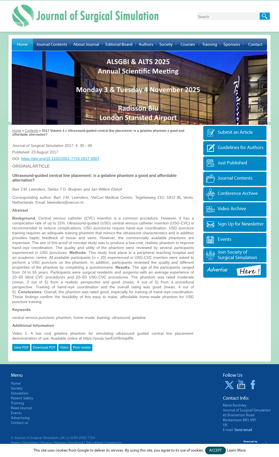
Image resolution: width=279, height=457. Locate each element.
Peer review (82, 347)
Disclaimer (30, 443)
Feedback (76, 443)
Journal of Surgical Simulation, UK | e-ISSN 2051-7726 (54, 438)
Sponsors (231, 44)
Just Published (232, 163)
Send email (243, 430)
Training (209, 44)
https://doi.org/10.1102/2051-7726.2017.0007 (60, 158)
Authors (146, 44)
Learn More (236, 450)
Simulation (19, 393)
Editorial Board (118, 44)
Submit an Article (235, 132)
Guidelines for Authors (240, 147)
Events (224, 239)
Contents (31, 131)
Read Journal (21, 408)
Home (22, 44)
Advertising (20, 418)
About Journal (86, 44)
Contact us (19, 423)
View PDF (21, 347)
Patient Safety (22, 398)
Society (166, 44)
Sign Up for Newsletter (241, 224)
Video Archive (232, 209)
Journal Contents (51, 44)
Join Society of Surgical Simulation (237, 254)
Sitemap (60, 443)
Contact (255, 44)
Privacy (46, 443)
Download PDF (44, 347)
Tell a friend (94, 443)
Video (64, 347)
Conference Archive (238, 193)
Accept (215, 450)
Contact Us (113, 443)
